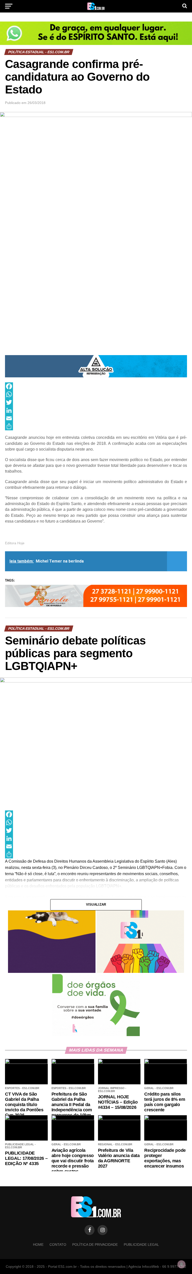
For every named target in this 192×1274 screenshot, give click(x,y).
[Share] (96, 426)
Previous (11, 365)
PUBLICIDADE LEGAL (141, 1245)
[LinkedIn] (96, 410)
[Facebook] (96, 386)
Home (38, 1245)
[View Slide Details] (96, 33)
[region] (96, 33)
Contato (58, 1245)
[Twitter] (96, 402)
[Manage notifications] (182, 1264)
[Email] (96, 418)
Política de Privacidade (95, 1245)
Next (180, 365)
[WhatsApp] (96, 394)
